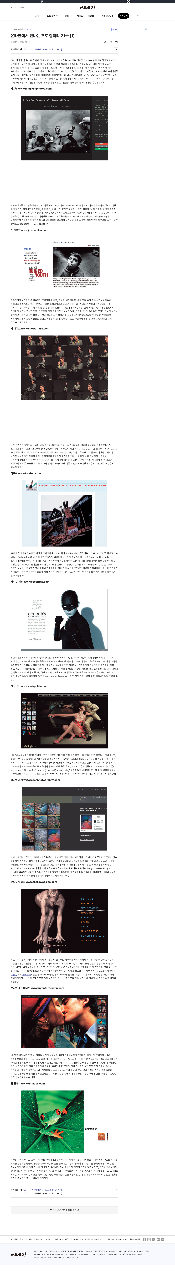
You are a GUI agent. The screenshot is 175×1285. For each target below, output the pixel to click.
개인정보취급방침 (61, 1239)
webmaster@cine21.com (51, 1257)
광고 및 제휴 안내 (36, 1239)
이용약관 (110, 1239)
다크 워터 (26, 974)
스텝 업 (14, 974)
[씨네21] (87, 7)
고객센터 (48, 1239)
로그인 (13, 7)
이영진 (15, 42)
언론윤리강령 (121, 1239)
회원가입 (22, 7)
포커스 (29, 29)
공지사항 (14, 1239)
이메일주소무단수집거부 (95, 1239)
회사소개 (23, 1239)
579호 (115, 29)
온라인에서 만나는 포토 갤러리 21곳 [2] (46, 1193)
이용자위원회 (134, 1239)
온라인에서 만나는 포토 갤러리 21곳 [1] (46, 49)
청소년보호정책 (77, 1239)
